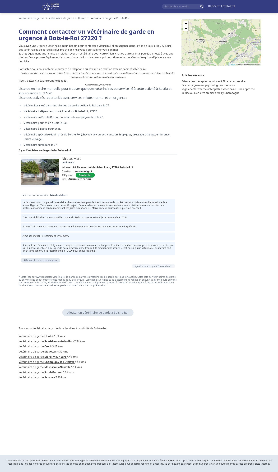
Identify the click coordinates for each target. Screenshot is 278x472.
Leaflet (232, 64)
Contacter (85, 175)
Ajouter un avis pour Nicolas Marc (153, 266)
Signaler (167, 186)
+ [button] (186, 24)
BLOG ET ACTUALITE (222, 6)
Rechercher (201, 6)
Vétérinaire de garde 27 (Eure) (67, 18)
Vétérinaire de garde (31, 18)
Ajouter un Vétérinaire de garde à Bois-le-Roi (97, 312)
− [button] (186, 28)
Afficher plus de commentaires (40, 260)
